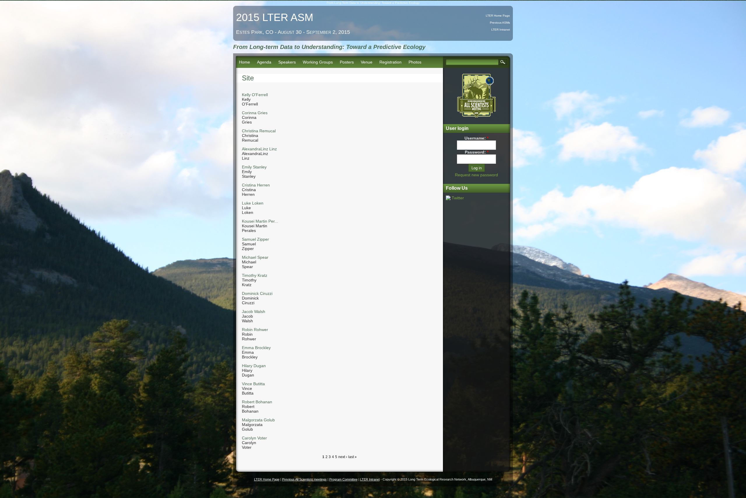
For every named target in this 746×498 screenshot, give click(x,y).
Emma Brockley (256, 347)
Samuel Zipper (255, 239)
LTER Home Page (498, 15)
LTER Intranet (500, 29)
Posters (347, 62)
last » (352, 457)
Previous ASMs (500, 22)
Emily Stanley (254, 167)
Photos (415, 62)
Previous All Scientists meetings (304, 479)
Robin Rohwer (255, 329)
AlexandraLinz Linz (259, 149)
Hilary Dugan (254, 365)
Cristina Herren (256, 185)
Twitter (458, 198)
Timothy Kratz (254, 275)
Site (248, 78)
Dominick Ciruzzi (257, 293)
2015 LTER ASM (274, 17)
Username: (476, 138)
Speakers (287, 62)
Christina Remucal (259, 131)
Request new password (476, 175)
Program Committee (343, 479)
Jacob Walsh (253, 311)
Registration (390, 62)
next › (342, 457)
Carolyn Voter (254, 438)
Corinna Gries (255, 112)
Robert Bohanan (257, 402)
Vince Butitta (253, 383)
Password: (476, 152)
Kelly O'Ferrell (255, 94)
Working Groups (318, 62)
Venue (366, 62)
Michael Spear (255, 257)
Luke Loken (252, 203)
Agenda (264, 62)
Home (244, 62)
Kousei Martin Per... (260, 221)
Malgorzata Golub (258, 420)
